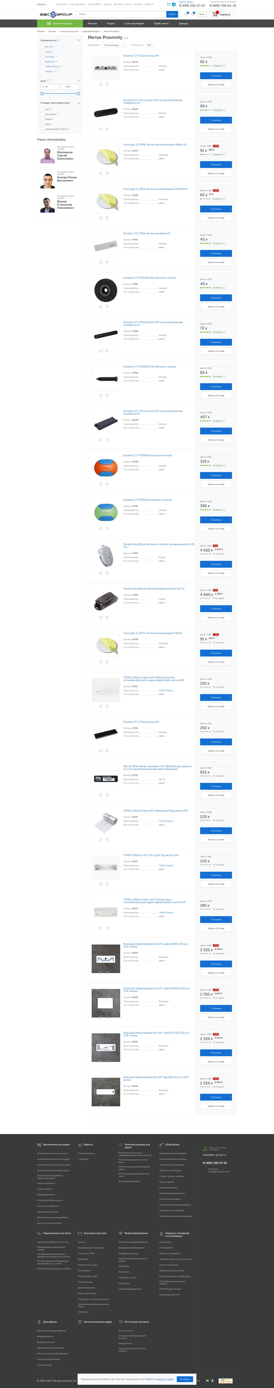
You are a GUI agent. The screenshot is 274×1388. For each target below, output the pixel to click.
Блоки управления (46, 1183)
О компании (61, 4)
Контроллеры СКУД (87, 1276)
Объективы (124, 1266)
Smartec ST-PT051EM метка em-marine (147, 500)
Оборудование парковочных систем (51, 1248)
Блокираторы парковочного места (54, 1268)
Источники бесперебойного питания (132, 1337)
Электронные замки (87, 1265)
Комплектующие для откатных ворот (133, 1160)
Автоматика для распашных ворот (53, 1159)
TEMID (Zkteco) (166, 690)
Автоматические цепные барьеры (175, 1216)
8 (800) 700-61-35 (223, 5)
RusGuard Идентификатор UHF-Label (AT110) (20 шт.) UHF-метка (156, 1034)
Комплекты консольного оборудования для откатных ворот (135, 1154)
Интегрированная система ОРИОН (172, 1282)
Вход (201, 14)
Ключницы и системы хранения (93, 1299)
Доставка (118, 4)
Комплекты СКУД (86, 1253)
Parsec (162, 557)
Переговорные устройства (50, 1348)
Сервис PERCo (94, 4)
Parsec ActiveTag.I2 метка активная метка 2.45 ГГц (153, 588)
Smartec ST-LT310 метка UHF (141, 722)
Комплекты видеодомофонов (51, 1330)
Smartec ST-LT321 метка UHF (141, 55)
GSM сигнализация (168, 1265)
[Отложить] (107, 84)
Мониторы (124, 1272)
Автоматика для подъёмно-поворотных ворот (50, 1176)
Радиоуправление (46, 1194)
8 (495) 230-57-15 (192, 5)
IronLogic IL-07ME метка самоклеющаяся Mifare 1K (154, 144)
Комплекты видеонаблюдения (133, 1242)
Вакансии (149, 4)
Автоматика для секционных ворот (54, 1165)
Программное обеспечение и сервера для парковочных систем (53, 1255)
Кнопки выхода (85, 1282)
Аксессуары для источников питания (132, 1349)
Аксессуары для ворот (129, 1181)
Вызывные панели (46, 1342)
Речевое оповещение (169, 1253)
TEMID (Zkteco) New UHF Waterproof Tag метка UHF (155, 810)
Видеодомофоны (45, 1336)
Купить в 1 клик (216, 84)
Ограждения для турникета (91, 1248)
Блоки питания (126, 1330)
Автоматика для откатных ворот (52, 1153)
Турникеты (83, 1312)
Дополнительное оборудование (52, 1217)
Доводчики (83, 1259)
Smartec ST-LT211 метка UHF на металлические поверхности (152, 101)
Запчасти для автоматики (49, 1223)
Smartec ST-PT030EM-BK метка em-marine (149, 366)
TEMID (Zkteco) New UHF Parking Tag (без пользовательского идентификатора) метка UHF (153, 679)
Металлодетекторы (87, 1293)
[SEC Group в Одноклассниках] (212, 1380)
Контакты (138, 4)
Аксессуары (124, 1283)
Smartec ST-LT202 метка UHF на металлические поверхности (153, 323)
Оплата (128, 4)
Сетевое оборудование (130, 1289)
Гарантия (108, 4)
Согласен (185, 1379)
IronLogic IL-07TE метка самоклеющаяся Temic (152, 633)
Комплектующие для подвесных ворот (134, 1174)
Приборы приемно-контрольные (175, 1259)
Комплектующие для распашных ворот (134, 1167)
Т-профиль (83, 1159)
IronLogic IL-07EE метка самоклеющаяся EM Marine (155, 189)
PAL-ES (162, 779)
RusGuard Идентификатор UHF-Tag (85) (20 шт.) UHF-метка (156, 1078)
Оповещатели (166, 1248)
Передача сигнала (127, 1277)
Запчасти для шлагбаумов (171, 1210)
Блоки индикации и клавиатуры (174, 1276)
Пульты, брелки (44, 1189)
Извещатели (165, 1242)
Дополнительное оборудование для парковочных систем (52, 1262)
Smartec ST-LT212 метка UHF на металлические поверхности (153, 412)
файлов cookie (165, 1379)
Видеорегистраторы (128, 1253)
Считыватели (84, 1270)
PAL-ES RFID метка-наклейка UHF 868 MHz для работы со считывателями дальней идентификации (157, 767)
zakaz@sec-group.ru (214, 1154)
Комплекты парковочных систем (53, 1242)
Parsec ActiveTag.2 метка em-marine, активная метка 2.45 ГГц (158, 545)
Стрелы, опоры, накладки (171, 1176)
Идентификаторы (86, 1287)
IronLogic (163, 155)
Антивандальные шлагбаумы (173, 1159)
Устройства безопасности (50, 1200)
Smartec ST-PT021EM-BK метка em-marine (149, 277)
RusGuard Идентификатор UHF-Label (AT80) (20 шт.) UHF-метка (155, 945)
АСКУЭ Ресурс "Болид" (170, 1289)
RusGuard (163, 957)
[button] (168, 4)
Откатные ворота (86, 1153)
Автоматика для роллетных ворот (53, 1170)
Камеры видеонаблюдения (131, 1248)
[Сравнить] (101, 85)
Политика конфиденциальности (219, 1170)
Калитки (82, 1242)
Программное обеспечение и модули (133, 1259)
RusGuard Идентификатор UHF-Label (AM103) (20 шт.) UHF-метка (156, 989)
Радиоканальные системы (172, 1270)
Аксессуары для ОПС (169, 1294)
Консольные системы (47, 1212)
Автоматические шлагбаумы (173, 1153)
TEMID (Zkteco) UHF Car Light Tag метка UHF (151, 855)
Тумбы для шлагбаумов (170, 1170)
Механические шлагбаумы (172, 1165)
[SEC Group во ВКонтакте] (207, 1380)
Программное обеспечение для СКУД (93, 1305)
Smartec (163, 66)
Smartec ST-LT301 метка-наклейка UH (146, 233)
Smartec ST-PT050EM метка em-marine (147, 455)
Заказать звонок (186, 2)
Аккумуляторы (125, 1343)
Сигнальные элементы (48, 1206)
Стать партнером (77, 4)
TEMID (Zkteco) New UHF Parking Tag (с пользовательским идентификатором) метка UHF (154, 901)
